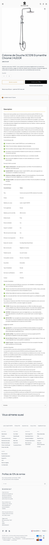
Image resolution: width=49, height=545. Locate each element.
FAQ (38, 436)
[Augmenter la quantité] (9, 76)
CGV (3, 460)
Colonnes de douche (6, 438)
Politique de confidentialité (20, 537)
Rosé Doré (15, 443)
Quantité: (4, 73)
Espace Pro (4, 458)
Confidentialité (5, 465)
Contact (39, 446)
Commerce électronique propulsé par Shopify (18, 535)
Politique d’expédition (16, 538)
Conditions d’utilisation (6, 538)
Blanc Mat (15, 440)
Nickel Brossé (16, 436)
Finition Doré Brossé (6, 445)
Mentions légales (5, 462)
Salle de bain (4, 434)
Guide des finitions (29, 436)
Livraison (39, 440)
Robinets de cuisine (6, 440)
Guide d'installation (29, 438)
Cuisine (3, 436)
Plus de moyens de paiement (36, 85)
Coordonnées (14, 540)
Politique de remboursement (7, 537)
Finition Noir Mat (5, 447)
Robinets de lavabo (6, 443)
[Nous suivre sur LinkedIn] (9, 531)
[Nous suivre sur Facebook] (3, 531)
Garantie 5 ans (40, 438)
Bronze (14, 438)
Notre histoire (4, 454)
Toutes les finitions (17, 445)
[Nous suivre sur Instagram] (6, 531)
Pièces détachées (41, 434)
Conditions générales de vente (28, 538)
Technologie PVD (28, 434)
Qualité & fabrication (6, 456)
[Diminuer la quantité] (4, 76)
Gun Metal (15, 434)
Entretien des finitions (30, 440)
